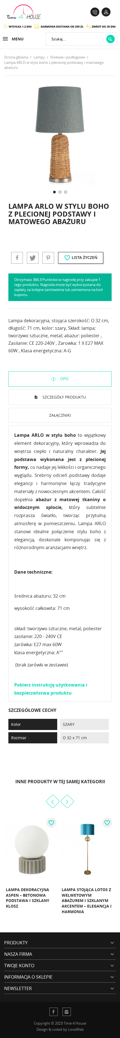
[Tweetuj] (33, 258)
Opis (64, 378)
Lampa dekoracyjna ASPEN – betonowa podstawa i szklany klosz (27, 898)
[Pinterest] (48, 258)
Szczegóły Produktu (63, 397)
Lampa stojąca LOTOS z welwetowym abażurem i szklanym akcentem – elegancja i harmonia (87, 900)
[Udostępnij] (17, 258)
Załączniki (60, 415)
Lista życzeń (80, 257)
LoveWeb (76, 1029)
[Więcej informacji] (47, 918)
